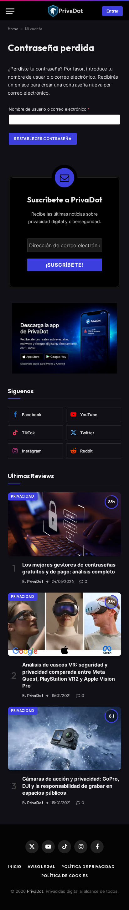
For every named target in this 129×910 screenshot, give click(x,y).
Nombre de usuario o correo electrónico (59, 109)
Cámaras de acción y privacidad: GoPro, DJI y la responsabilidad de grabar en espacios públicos (70, 786)
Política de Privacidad (87, 866)
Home (13, 28)
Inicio (14, 866)
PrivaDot (35, 891)
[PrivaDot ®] (64, 11)
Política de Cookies (64, 875)
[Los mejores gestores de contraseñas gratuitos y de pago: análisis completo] (64, 524)
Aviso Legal (41, 866)
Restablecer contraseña (42, 138)
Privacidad (22, 496)
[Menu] (10, 11)
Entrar (112, 10)
